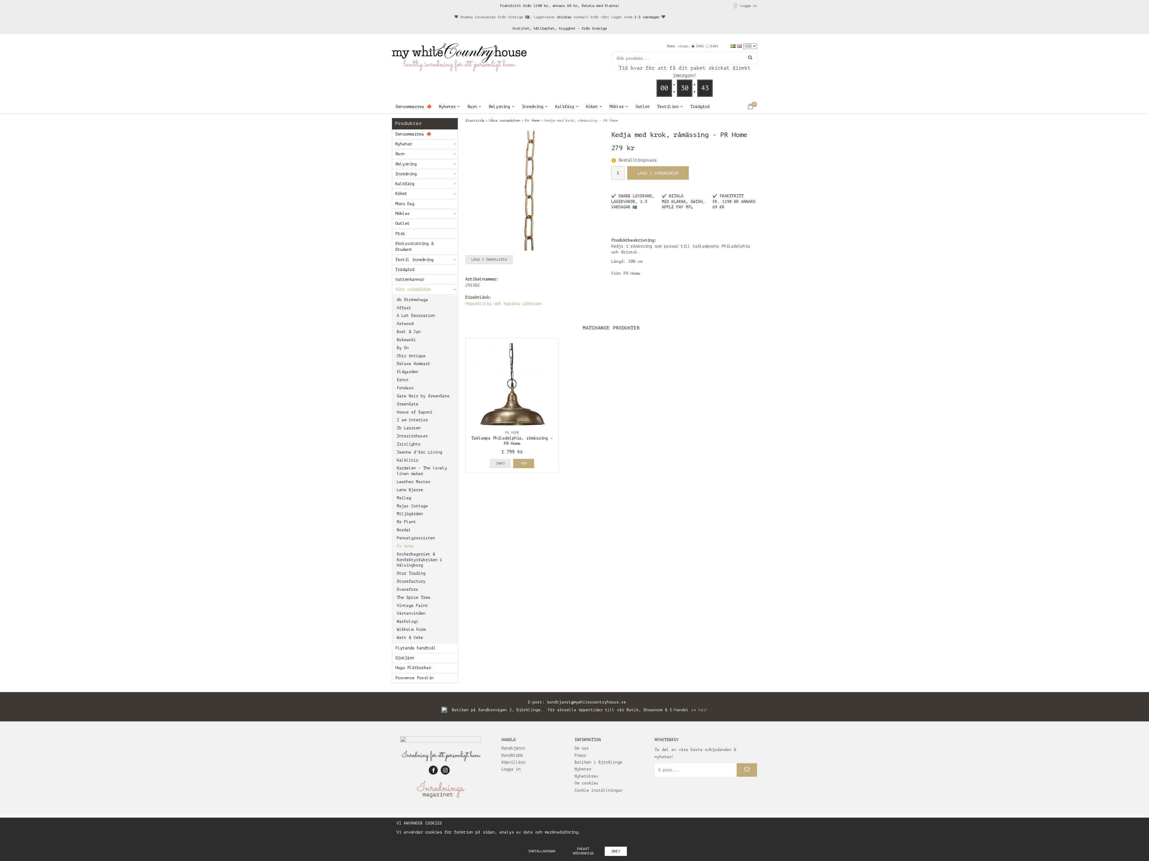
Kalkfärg (564, 106)
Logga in (748, 6)
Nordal (404, 530)
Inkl (700, 46)
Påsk (400, 233)
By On (403, 348)
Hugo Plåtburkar (413, 667)
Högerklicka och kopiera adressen (503, 303)
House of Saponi (415, 412)
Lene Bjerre (410, 490)
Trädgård (699, 106)
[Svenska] (734, 46)
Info (500, 463)
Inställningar (541, 851)
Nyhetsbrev (586, 776)
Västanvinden (411, 613)
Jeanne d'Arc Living (419, 452)
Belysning (499, 106)
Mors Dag (404, 203)
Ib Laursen (409, 428)
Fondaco (405, 388)
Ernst (403, 380)
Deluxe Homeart (413, 363)
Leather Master (413, 482)
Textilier (668, 106)
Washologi (407, 621)
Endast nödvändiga (583, 851)
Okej (616, 851)
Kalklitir (407, 460)
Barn (472, 106)
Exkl (714, 46)
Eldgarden (407, 372)
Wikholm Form (411, 629)
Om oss (581, 748)
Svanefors (407, 589)
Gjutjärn (404, 658)
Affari (404, 308)
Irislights (409, 444)
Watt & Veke (410, 637)
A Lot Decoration (416, 315)
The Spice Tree (413, 597)
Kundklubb (512, 755)
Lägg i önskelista (489, 259)
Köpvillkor (513, 762)
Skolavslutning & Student (414, 246)
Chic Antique (411, 356)
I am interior (412, 420)
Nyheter (447, 106)
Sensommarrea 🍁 (414, 106)
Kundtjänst (513, 748)
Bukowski (406, 340)
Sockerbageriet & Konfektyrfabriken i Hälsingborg (419, 560)
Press (580, 755)
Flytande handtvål (415, 648)
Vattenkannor (409, 279)
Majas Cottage (412, 506)
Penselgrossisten (416, 538)
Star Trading (411, 573)
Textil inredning (414, 259)
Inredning (532, 106)
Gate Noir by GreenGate (423, 396)
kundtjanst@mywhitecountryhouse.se (586, 702)
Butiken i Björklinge (598, 762)
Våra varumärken (413, 289)
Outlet (643, 106)
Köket (592, 106)
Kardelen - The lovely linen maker (422, 471)
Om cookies (586, 783)
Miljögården (410, 514)
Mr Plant (406, 522)
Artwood (405, 323)
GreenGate (407, 404)
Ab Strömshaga (412, 299)
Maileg (404, 498)
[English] (740, 46)
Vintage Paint (412, 605)
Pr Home (405, 546)
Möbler (617, 106)
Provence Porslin (414, 678)
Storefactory (411, 581)
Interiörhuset (412, 436)
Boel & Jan (409, 331)
